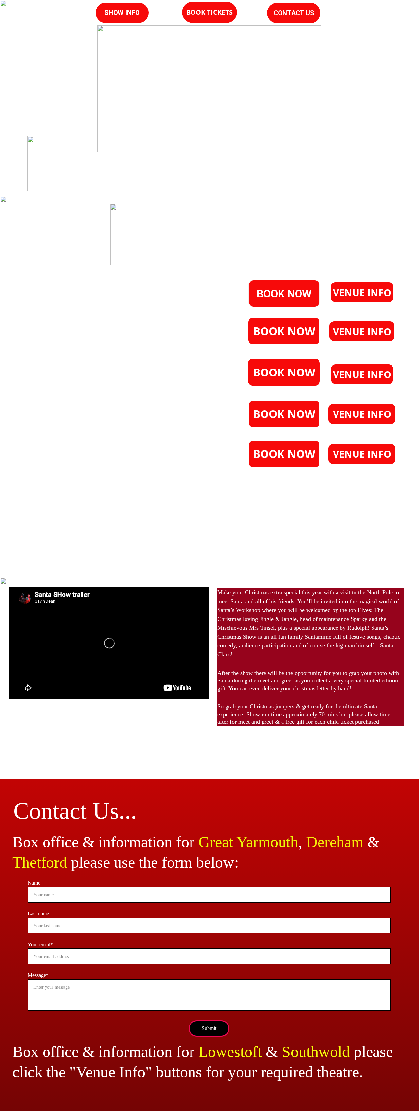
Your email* (40, 944)
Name (34, 883)
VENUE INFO (362, 292)
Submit (209, 1028)
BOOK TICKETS (209, 12)
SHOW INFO (122, 13)
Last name (38, 913)
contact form (353, 534)
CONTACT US (294, 13)
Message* (38, 975)
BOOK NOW (284, 293)
